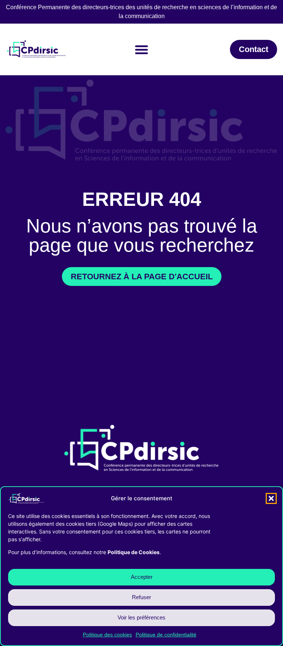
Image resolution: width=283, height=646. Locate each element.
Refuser (141, 597)
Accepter (142, 577)
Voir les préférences (141, 617)
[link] (253, 49)
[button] (271, 498)
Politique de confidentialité (166, 635)
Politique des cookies (107, 635)
